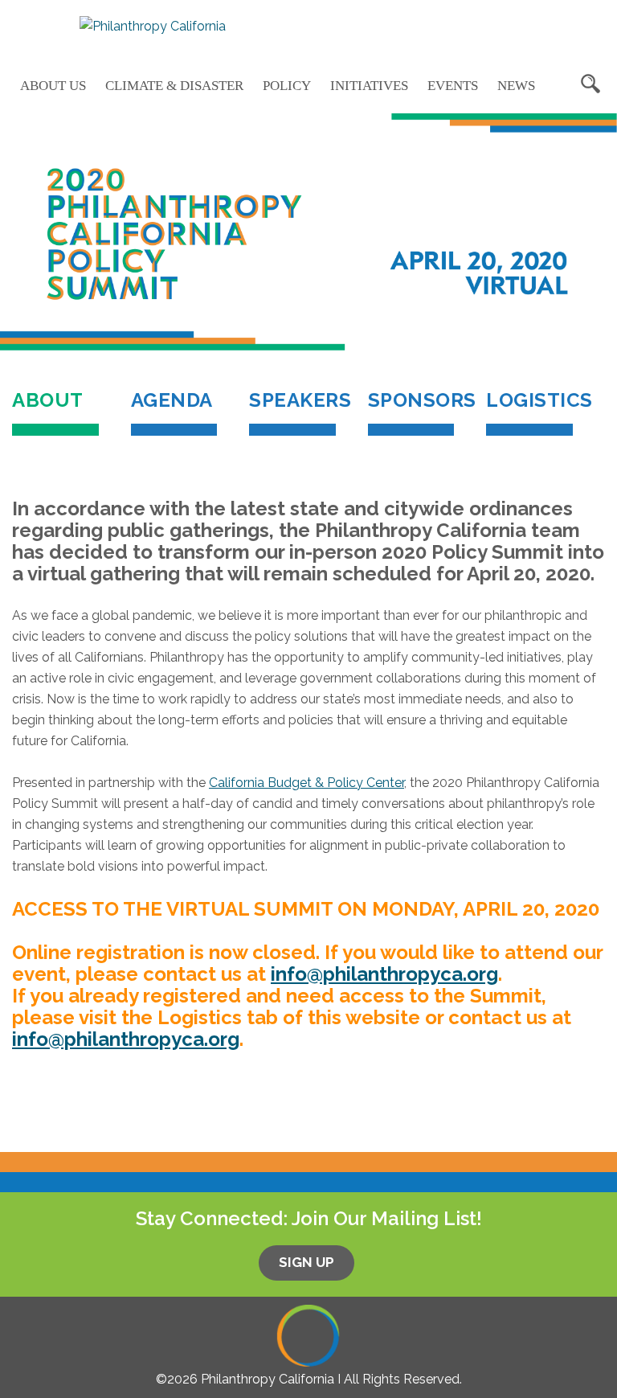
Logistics (529, 400)
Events (452, 85)
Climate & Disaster (174, 85)
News (516, 85)
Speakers (292, 400)
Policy (287, 85)
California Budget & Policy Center (306, 782)
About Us (53, 85)
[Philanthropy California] (153, 26)
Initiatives (369, 85)
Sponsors (411, 400)
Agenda (172, 400)
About (55, 412)
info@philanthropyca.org (384, 974)
